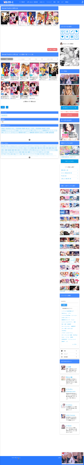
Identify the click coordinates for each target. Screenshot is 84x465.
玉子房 (63, 317)
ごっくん (18, 146)
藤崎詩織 (32, 132)
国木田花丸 (8, 128)
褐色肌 (9, 150)
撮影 (50, 148)
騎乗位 (32, 156)
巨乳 (44, 148)
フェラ (2, 148)
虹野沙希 (37, 132)
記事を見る (69, 115)
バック (51, 146)
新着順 (7, 59)
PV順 (36, 59)
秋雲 (65, 328)
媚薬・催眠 (37, 148)
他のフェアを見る (69, 161)
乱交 (25, 148)
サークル (6, 4)
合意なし (48, 156)
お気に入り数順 (50, 59)
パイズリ (55, 146)
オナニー (32, 146)
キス (21, 150)
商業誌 (66, 2)
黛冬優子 (69, 324)
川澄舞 (46, 132)
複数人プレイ (16, 154)
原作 (58, 2)
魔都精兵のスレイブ (66, 319)
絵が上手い (3, 146)
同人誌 (1, 4)
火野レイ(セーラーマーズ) (6, 132)
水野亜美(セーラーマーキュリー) (8, 130)
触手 (65, 324)
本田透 (48, 128)
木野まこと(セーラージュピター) (23, 130)
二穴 (28, 148)
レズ (18, 148)
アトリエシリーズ (72, 339)
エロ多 (40, 156)
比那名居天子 (64, 339)
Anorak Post (11, 4)
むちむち (37, 150)
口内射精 (32, 148)
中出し (21, 148)
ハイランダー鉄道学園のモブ (68, 311)
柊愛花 (71, 337)
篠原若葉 (21, 132)
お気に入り (42, 2)
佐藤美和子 (73, 326)
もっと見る (74, 344)
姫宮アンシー (26, 132)
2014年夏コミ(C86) (44, 154)
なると (63, 337)
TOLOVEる (64, 330)
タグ (62, 2)
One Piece (75, 335)
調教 (13, 150)
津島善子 (3, 128)
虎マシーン (67, 317)
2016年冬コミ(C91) (27, 150)
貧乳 (16, 150)
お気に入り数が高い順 (69, 178)
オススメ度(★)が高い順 (69, 173)
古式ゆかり (42, 132)
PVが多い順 (69, 175)
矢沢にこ (13, 128)
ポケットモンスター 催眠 (67, 335)
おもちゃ (13, 146)
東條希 (23, 128)
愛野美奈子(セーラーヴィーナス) (50, 130)
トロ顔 (43, 146)
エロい (17, 152)
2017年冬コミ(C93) (12, 156)
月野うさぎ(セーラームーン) (36, 130)
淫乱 (53, 148)
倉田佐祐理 (51, 132)
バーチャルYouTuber (66, 315)
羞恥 (6, 150)
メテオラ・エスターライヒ (67, 332)
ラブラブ (15, 148)
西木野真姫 (19, 128)
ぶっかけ (28, 146)
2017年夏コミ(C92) (5, 154)
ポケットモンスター (66, 326)
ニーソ (47, 146)
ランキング (49, 2)
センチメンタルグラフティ (67, 322)
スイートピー (74, 315)
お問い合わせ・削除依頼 (32, 2)
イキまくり (53, 156)
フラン (69, 313)
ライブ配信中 (22, 2)
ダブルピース (38, 146)
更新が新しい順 (69, 170)
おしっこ (9, 146)
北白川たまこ (64, 313)
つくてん (67, 337)
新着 (54, 2)
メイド (6, 148)
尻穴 (41, 148)
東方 (63, 324)
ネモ (63, 328)
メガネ (10, 148)
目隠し (2, 150)
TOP (3, 107)
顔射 (19, 150)
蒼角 (75, 322)
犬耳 (56, 148)
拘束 (47, 148)
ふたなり (23, 146)
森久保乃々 (28, 128)
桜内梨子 (44, 128)
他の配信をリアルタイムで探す (69, 108)
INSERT (63, 341)
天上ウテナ (15, 132)
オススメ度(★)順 (21, 59)
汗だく (45, 150)
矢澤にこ (33, 128)
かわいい (7, 152)
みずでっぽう (70, 328)
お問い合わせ (61, 457)
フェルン (73, 319)
